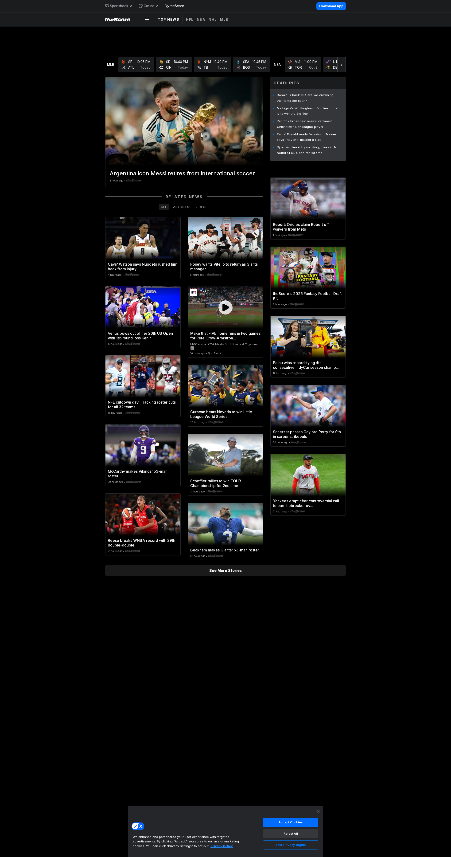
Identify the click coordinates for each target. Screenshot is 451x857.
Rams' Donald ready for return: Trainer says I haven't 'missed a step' (306, 137)
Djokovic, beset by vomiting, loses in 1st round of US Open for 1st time (307, 150)
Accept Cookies (291, 822)
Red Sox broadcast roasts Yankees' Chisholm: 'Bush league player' (304, 124)
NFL (190, 19)
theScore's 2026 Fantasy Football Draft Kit (307, 296)
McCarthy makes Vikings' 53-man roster (137, 473)
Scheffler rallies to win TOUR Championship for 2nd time (215, 483)
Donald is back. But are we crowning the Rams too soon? (305, 97)
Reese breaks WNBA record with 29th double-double (141, 542)
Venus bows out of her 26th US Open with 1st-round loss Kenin (140, 335)
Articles (181, 207)
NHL (213, 19)
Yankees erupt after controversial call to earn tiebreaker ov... (306, 503)
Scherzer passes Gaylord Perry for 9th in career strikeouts (307, 434)
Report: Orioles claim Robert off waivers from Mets (301, 227)
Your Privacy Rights (291, 845)
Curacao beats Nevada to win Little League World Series (221, 414)
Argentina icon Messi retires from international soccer (182, 173)
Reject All (291, 833)
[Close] (318, 811)
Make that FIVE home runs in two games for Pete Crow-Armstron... (225, 335)
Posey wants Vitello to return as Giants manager (224, 266)
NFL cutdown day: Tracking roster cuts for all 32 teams (142, 404)
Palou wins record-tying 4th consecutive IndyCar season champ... (306, 365)
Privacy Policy (221, 846)
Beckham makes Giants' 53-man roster (224, 550)
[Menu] (147, 19)
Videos (201, 207)
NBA (201, 19)
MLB (224, 19)
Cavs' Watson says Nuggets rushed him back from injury (142, 266)
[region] (225, 831)
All (164, 207)
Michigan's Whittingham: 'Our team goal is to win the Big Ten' (307, 111)
